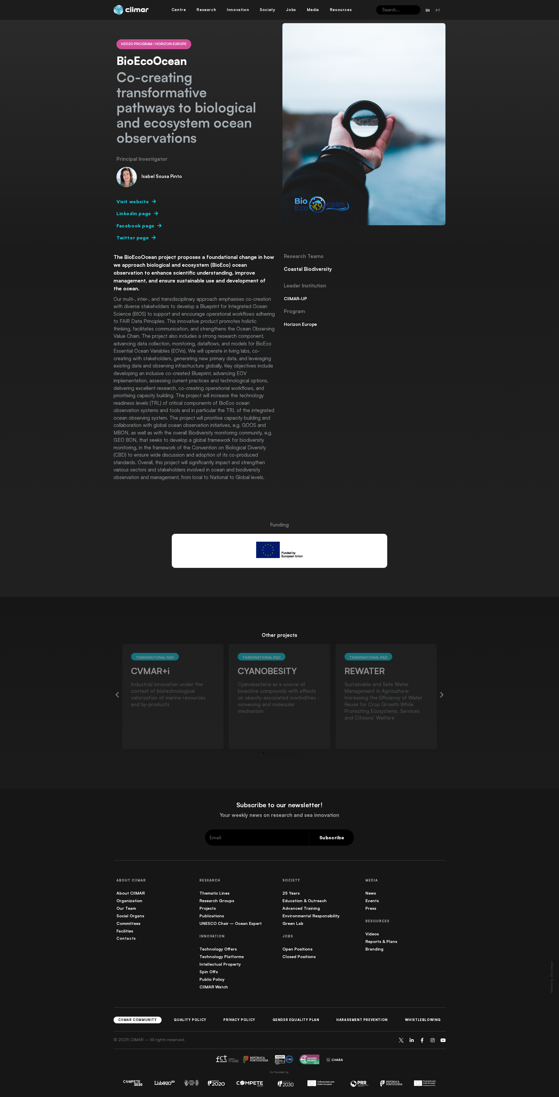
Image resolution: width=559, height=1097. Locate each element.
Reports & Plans (381, 941)
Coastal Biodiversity (308, 269)
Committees (128, 923)
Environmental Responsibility (310, 915)
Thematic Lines (214, 893)
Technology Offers (218, 948)
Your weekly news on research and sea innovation (279, 815)
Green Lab (292, 923)
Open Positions (297, 948)
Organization (129, 900)
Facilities (124, 930)
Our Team (126, 908)
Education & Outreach (304, 900)
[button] (117, 694)
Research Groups (216, 900)
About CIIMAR (130, 893)
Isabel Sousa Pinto (161, 176)
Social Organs (130, 915)
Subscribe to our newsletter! (279, 805)
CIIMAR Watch (213, 986)
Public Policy (211, 979)
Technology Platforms (221, 956)
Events (372, 900)
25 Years (291, 893)
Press (370, 908)
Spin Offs (208, 971)
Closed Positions (299, 956)
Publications (211, 915)
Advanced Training (301, 908)
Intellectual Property (220, 964)
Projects (207, 908)
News (370, 893)
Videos (372, 933)
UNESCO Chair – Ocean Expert (230, 923)
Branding (374, 948)
